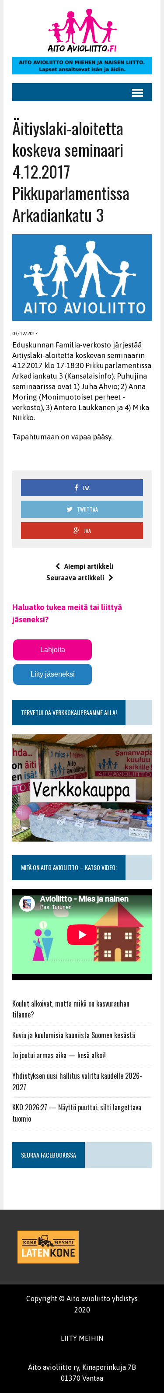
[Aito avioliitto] (82, 31)
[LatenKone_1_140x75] (48, 1247)
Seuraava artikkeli (75, 578)
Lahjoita (52, 649)
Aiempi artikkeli (88, 566)
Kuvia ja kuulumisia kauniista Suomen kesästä (73, 1035)
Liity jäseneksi (53, 674)
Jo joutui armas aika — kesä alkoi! (59, 1055)
